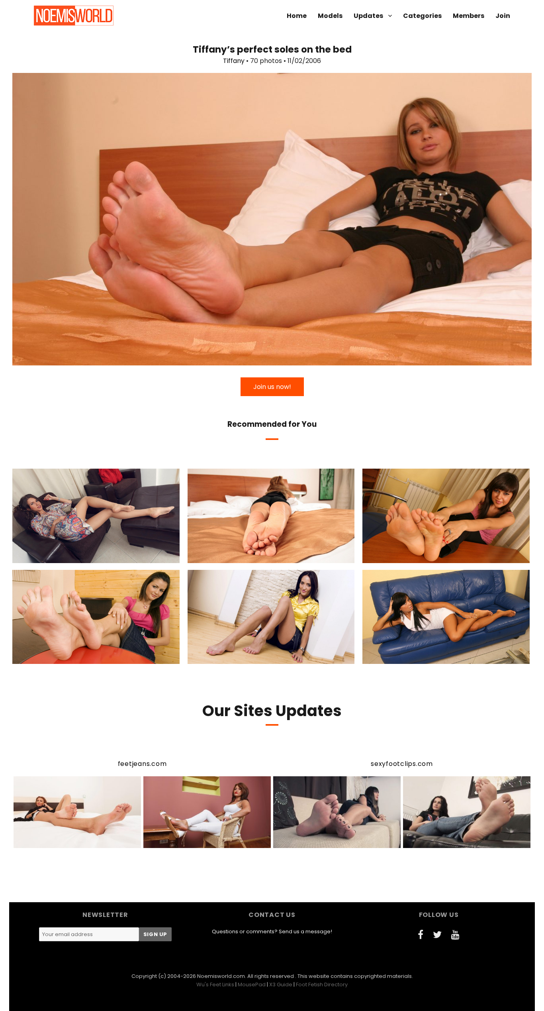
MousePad (252, 984)
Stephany (61, 657)
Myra (61, 556)
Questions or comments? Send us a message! (272, 931)
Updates (368, 15)
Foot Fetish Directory (322, 984)
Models (330, 15)
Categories (422, 15)
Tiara (238, 657)
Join (502, 15)
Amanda (410, 556)
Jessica (411, 657)
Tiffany (234, 60)
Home (297, 15)
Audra (232, 556)
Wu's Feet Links (215, 984)
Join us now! (272, 386)
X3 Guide (280, 984)
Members (468, 15)
